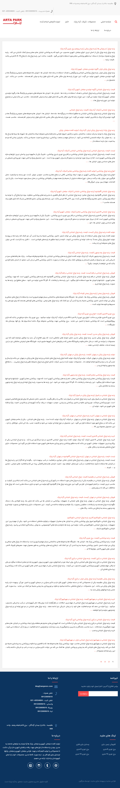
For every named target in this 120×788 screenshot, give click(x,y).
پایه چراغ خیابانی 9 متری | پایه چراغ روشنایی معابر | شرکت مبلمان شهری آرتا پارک (84, 211)
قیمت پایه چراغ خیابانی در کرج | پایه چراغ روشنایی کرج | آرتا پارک (90, 619)
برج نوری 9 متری (82, 749)
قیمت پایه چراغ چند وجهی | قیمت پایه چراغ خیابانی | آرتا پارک (91, 252)
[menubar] (67, 26)
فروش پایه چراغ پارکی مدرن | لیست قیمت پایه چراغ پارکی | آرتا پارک (88, 334)
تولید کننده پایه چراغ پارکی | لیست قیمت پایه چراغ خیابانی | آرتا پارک (88, 232)
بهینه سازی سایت (97, 781)
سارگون (82, 781)
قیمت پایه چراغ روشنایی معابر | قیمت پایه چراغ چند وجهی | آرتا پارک (88, 375)
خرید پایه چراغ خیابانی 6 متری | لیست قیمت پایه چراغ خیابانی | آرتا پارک (87, 436)
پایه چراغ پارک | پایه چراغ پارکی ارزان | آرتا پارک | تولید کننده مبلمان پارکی (87, 130)
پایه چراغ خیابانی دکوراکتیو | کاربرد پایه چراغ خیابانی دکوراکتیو (91, 517)
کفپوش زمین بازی (108, 744)
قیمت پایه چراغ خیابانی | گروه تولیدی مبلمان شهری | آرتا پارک (91, 89)
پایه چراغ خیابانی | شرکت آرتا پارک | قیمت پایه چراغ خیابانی (92, 109)
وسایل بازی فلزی (82, 744)
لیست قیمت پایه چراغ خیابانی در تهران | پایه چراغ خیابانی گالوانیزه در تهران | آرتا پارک (82, 456)
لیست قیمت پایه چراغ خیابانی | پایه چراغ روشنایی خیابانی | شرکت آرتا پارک (86, 150)
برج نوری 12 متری (109, 754)
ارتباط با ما (95, 30)
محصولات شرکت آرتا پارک (85, 21)
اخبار (66, 21)
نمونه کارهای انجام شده (50, 21)
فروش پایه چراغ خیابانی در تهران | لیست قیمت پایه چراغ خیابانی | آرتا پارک (86, 497)
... (104, 59)
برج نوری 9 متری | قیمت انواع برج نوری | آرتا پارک (96, 313)
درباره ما (107, 30)
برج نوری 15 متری (82, 754)
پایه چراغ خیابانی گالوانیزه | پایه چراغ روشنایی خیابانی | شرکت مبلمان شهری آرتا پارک (82, 191)
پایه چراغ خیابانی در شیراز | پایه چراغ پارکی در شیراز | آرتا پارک (91, 395)
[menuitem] (103, 22)
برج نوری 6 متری (109, 749)
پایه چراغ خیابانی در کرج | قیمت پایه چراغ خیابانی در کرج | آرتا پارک (89, 558)
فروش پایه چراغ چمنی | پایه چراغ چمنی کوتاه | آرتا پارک (94, 293)
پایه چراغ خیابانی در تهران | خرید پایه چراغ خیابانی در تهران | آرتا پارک (88, 415)
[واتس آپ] (30, 766)
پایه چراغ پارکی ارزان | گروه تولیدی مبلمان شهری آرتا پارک (93, 69)
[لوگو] (12, 21)
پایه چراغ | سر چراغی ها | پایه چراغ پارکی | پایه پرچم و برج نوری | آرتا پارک (87, 48)
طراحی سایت (110, 781)
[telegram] (47, 766)
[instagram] (39, 766)
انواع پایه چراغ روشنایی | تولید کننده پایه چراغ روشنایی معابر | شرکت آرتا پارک (85, 171)
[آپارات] (56, 766)
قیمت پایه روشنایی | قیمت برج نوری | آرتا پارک (97, 538)
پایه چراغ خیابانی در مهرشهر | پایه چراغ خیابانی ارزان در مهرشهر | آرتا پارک (87, 640)
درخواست (83, 693)
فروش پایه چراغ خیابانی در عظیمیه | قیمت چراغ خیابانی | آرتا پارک (90, 476)
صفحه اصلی (106, 21)
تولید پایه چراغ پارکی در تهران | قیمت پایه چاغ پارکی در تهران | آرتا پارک (87, 354)
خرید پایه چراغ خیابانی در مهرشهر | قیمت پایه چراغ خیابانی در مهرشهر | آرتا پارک (84, 599)
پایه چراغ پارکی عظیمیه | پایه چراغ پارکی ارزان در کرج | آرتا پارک (91, 578)
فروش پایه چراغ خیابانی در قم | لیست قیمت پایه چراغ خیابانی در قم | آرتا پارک (85, 273)
